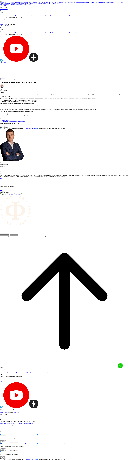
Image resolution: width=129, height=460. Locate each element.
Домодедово (17, 15)
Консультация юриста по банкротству (53, 3)
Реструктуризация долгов (14, 3)
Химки (86, 15)
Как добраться (2, 378)
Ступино (83, 15)
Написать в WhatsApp (4, 9)
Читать (1, 171)
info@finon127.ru (3, 381)
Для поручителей (10, 372)
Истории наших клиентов (15, 4)
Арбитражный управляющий (5, 3)
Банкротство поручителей (14, 2)
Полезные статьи (3, 79)
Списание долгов (43, 3)
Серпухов (74, 15)
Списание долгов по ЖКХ (70, 2)
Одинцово (62, 15)
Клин (32, 15)
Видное (5, 15)
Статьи (3, 4)
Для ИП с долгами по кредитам (33, 372)
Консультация (2, 78)
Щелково (89, 15)
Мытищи (58, 15)
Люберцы (48, 15)
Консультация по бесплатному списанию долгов (57, 2)
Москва (55, 15)
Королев (38, 15)
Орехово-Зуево (66, 15)
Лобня (45, 15)
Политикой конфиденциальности (31, 128)
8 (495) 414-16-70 (3, 5)
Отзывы (21, 4)
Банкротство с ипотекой (120, 2)
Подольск (71, 15)
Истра (27, 15)
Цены (1, 4)
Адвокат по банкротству (32, 2)
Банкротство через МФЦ (105, 2)
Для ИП (14, 372)
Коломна (35, 15)
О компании (25, 4)
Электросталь (93, 15)
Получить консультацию (4, 127)
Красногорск (42, 15)
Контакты (29, 4)
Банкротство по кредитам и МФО (34, 3)
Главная (1, 369)
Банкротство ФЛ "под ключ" (5, 2)
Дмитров (8, 15)
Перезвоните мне (10, 412)
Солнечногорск (79, 15)
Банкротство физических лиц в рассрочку (94, 2)
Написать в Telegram (3, 24)
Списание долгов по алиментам (81, 2)
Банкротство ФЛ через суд (23, 3)
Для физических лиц (3, 372)
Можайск (52, 15)
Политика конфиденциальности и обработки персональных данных (11, 423)
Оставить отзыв (2, 435)
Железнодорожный (23, 15)
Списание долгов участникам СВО (43, 2)
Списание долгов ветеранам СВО (22, 372)
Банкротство (8, 79)
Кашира (30, 15)
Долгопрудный (12, 15)
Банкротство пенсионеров (23, 2)
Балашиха (2, 15)
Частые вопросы (7, 4)
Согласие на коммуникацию (28, 423)
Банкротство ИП (113, 2)
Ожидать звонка (2, 458)
